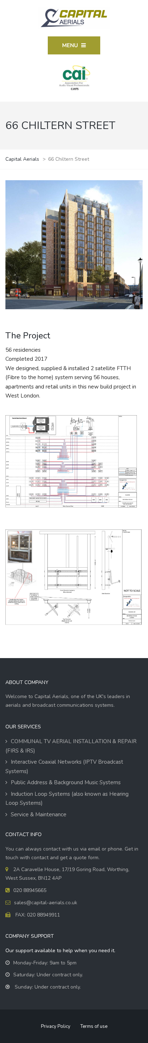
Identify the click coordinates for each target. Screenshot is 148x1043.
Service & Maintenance (38, 814)
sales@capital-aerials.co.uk (45, 902)
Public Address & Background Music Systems (66, 782)
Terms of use (93, 1026)
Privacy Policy (55, 1026)
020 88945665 (29, 890)
